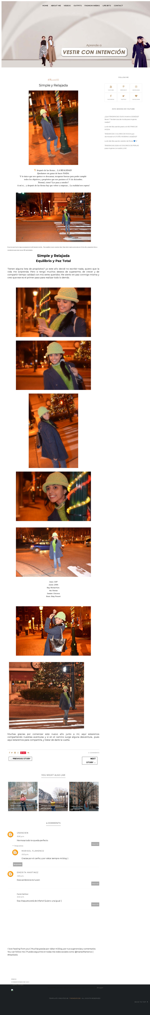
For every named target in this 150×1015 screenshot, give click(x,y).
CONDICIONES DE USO (20, 982)
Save (24, 753)
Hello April (78, 806)
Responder (95, 844)
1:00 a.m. (20, 876)
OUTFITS (78, 5)
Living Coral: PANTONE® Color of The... (20, 805)
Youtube (111, 90)
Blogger (100, 988)
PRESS (13, 979)
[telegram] (15, 752)
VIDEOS (67, 5)
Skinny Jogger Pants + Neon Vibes (52, 807)
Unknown (22, 833)
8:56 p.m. (20, 836)
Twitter (123, 99)
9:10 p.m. (25, 854)
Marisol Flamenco (33, 851)
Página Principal (17, 985)
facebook (110, 99)
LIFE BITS (107, 5)
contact (118, 5)
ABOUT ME (56, 5)
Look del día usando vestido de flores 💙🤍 (121, 141)
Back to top (140, 1002)
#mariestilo (53, 80)
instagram (136, 90)
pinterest (123, 90)
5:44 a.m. (20, 897)
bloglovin (136, 99)
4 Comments (93, 752)
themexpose (75, 998)
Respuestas (18, 846)
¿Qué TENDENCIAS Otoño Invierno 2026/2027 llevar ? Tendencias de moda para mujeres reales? (122, 119)
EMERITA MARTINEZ (27, 872)
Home (45, 5)
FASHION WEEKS (92, 5)
